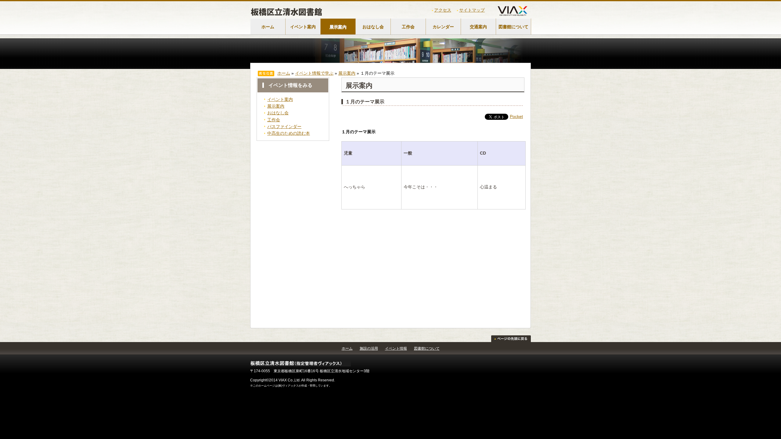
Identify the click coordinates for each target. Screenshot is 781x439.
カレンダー (443, 26)
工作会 (408, 26)
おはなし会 (373, 26)
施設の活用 (369, 348)
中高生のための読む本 (288, 133)
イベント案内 (303, 26)
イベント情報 (396, 348)
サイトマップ (472, 10)
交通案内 (478, 26)
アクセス (442, 10)
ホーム (267, 26)
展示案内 (338, 26)
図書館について (513, 26)
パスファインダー (284, 126)
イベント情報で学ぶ (314, 73)
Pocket (516, 116)
